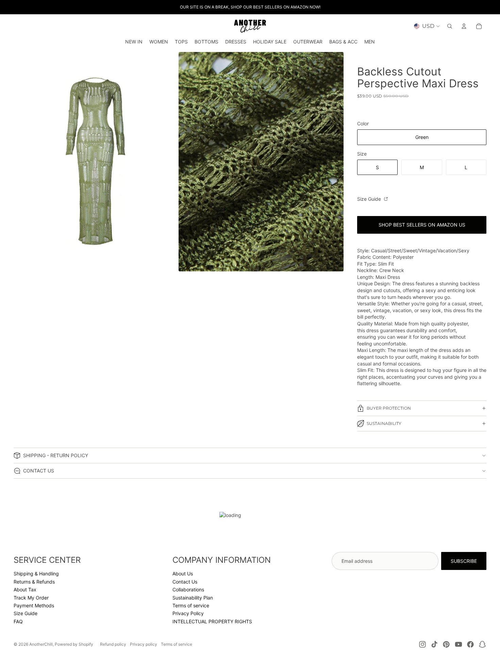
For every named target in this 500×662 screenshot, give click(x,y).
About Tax (25, 589)
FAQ (18, 621)
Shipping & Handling (36, 573)
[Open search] (449, 26)
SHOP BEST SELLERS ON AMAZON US (422, 225)
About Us (182, 573)
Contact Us (184, 582)
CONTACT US (38, 470)
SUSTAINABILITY (384, 423)
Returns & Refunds (34, 582)
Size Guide (369, 199)
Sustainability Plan (192, 598)
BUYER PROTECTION (389, 408)
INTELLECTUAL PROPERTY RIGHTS (212, 621)
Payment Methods (34, 605)
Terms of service (190, 605)
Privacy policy (143, 644)
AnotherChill (41, 644)
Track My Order (31, 598)
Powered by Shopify (74, 644)
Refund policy (113, 644)
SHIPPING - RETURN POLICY (55, 455)
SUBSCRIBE (464, 561)
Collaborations (188, 589)
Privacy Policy (188, 613)
